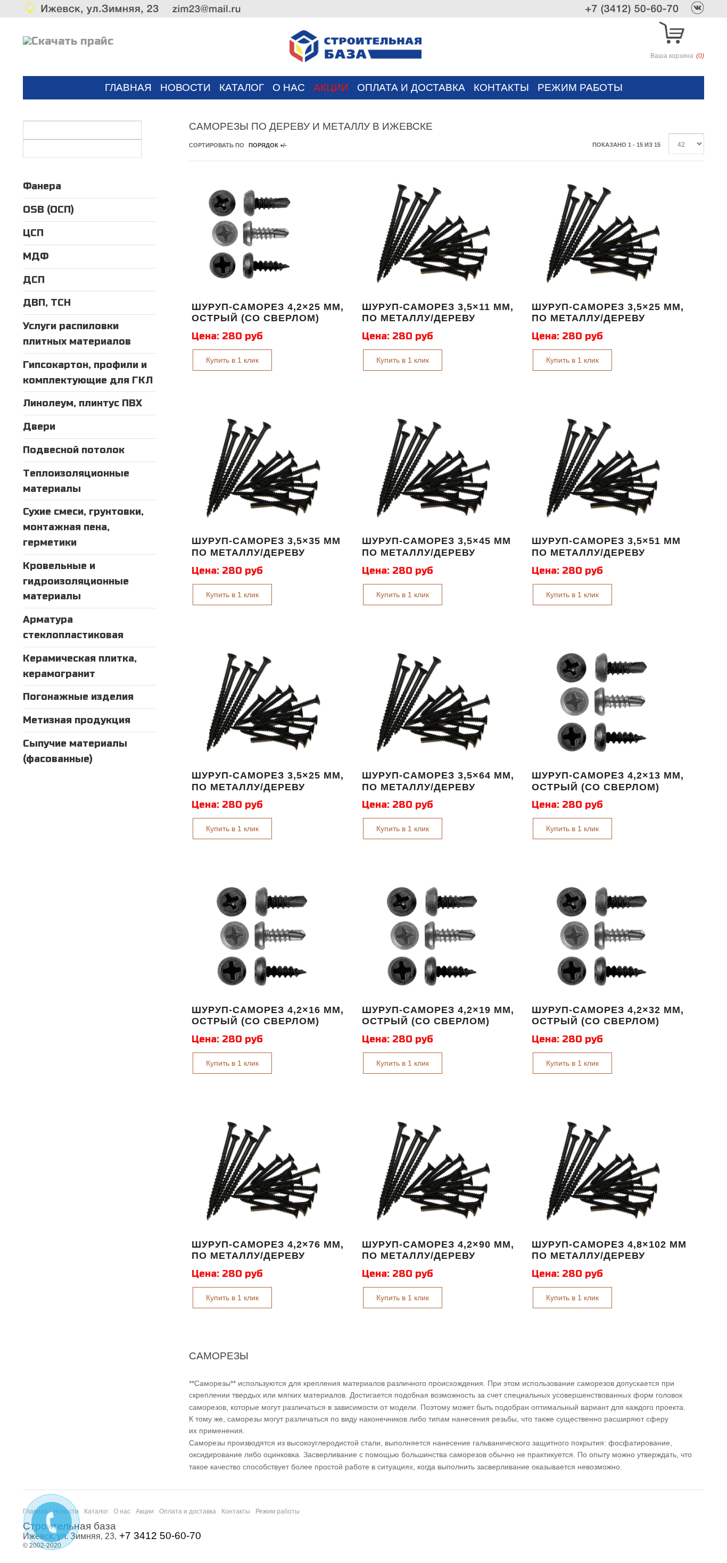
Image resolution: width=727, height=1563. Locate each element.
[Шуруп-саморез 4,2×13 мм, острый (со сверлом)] (603, 703)
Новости (185, 87)
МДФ (35, 256)
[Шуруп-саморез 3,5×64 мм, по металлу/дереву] (434, 703)
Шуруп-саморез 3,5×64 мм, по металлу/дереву (438, 781)
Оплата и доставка (411, 87)
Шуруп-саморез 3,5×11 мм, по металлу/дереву (438, 313)
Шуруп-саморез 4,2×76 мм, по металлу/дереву (268, 1250)
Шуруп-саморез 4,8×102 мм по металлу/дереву (609, 1250)
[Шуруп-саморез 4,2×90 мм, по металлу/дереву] (434, 1171)
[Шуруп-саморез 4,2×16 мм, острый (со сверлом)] (263, 937)
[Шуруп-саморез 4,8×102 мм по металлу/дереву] (603, 1171)
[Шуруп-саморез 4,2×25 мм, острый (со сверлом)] (248, 234)
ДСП (34, 280)
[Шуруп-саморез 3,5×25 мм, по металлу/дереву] (603, 234)
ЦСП (33, 233)
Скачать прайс (72, 41)
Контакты (501, 87)
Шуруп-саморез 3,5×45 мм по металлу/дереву (436, 547)
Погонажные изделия (78, 697)
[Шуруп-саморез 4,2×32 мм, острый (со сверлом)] (603, 937)
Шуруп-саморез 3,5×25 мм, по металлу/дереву (608, 313)
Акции (331, 87)
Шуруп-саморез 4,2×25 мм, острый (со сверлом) (268, 313)
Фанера (42, 186)
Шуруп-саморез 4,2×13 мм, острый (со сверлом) (608, 781)
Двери (39, 426)
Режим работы (580, 87)
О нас (288, 87)
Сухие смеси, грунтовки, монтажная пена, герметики (83, 527)
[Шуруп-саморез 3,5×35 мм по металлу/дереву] (263, 468)
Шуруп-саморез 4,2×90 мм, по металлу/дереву (438, 1250)
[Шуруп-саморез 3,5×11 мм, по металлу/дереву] (434, 234)
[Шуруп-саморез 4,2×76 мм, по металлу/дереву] (263, 1171)
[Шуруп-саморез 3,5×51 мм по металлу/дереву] (603, 468)
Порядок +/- (268, 145)
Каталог (241, 87)
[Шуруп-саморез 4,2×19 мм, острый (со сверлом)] (434, 937)
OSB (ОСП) (48, 209)
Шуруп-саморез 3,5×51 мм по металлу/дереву (606, 547)
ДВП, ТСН (47, 302)
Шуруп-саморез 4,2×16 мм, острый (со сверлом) (268, 1016)
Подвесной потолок (74, 450)
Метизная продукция (76, 720)
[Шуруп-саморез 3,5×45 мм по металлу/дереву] (434, 468)
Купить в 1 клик (232, 360)
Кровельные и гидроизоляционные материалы (76, 581)
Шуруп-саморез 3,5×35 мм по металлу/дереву (266, 547)
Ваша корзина (677, 56)
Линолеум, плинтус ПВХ (82, 403)
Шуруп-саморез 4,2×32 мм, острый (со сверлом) (608, 1016)
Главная (128, 87)
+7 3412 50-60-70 (160, 1535)
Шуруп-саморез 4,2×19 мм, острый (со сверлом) (438, 1016)
